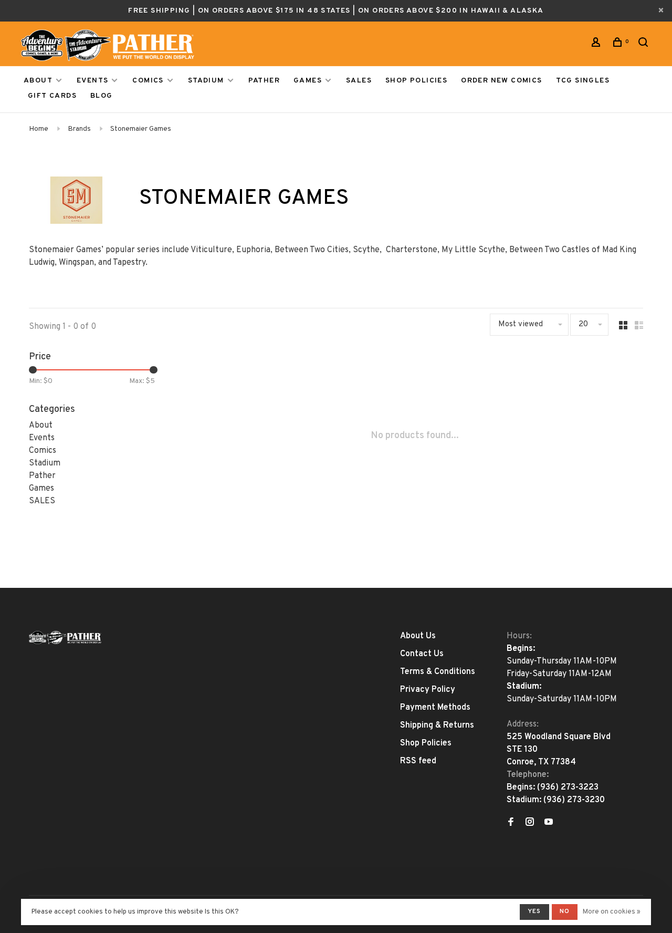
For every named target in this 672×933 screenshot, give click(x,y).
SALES (359, 80)
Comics (147, 80)
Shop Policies (416, 80)
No (565, 911)
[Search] (644, 44)
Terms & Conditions (437, 672)
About (38, 80)
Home (38, 129)
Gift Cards (52, 95)
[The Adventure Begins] (65, 637)
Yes (534, 911)
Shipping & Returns (437, 725)
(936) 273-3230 (574, 800)
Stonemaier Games (140, 129)
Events (92, 80)
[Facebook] (511, 823)
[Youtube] (548, 823)
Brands (79, 129)
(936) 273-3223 (567, 787)
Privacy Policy (427, 690)
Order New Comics (501, 80)
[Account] (597, 44)
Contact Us (422, 654)
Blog (101, 95)
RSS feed (418, 761)
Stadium (206, 80)
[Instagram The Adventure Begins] (530, 823)
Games (307, 80)
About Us (418, 636)
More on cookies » (611, 912)
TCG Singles (583, 80)
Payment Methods (435, 707)
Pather (264, 80)
